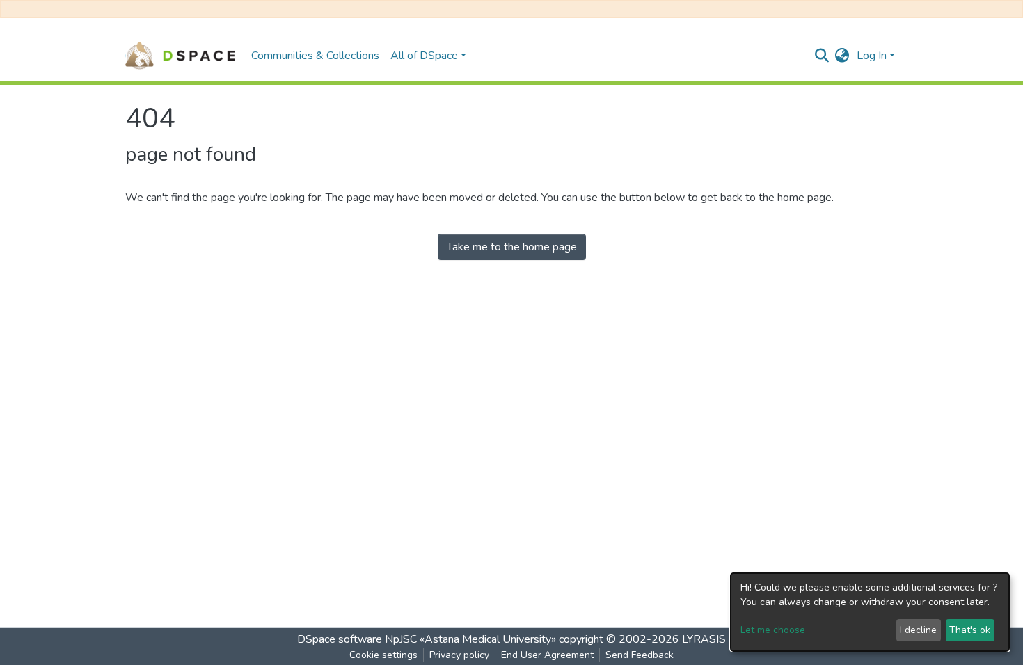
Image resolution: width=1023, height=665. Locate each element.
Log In (872, 55)
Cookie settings (383, 655)
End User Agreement (547, 655)
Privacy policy (459, 655)
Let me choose (772, 629)
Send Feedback (639, 655)
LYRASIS (704, 639)
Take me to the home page (512, 247)
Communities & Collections (315, 55)
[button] (842, 55)
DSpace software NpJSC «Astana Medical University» (426, 639)
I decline (918, 629)
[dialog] (870, 612)
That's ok (969, 629)
